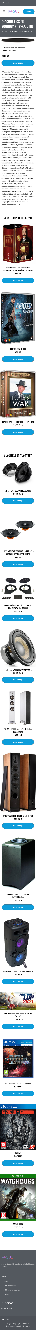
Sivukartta (26, 1326)
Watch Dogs (18, 1224)
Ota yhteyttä (16, 1323)
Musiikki (14, 47)
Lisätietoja (18, 63)
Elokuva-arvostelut (12, 1290)
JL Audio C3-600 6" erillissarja (18, 490)
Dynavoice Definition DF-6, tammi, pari (18, 815)
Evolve (18, 1153)
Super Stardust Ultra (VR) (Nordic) (18, 1083)
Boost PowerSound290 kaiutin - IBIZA (18, 971)
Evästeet (26, 1323)
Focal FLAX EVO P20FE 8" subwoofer (18, 669)
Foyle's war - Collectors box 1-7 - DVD (18, 422)
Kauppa (29, 12)
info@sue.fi (5, 3)
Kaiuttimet (22, 47)
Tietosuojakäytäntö (13, 1326)
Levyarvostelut (10, 1286)
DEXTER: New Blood (18, 349)
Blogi (7, 1294)
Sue (6, 1281)
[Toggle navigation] (4, 11)
